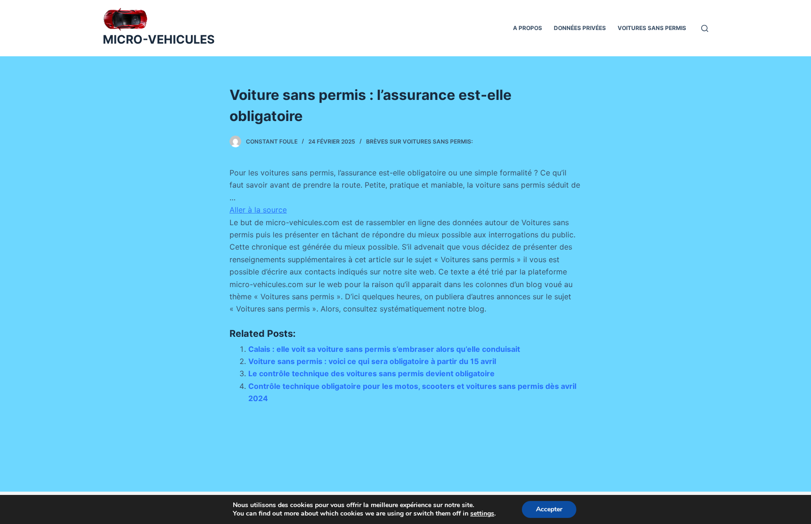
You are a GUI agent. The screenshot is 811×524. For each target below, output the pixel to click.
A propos (527, 27)
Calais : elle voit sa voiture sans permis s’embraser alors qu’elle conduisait (384, 349)
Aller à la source (258, 209)
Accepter (549, 509)
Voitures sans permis (652, 27)
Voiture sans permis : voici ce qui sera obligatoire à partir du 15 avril (372, 361)
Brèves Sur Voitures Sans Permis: (419, 141)
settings (482, 513)
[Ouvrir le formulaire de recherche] (704, 28)
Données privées (580, 27)
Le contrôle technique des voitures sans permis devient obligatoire (371, 373)
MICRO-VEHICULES (158, 39)
